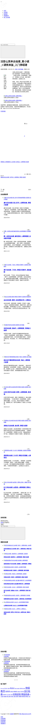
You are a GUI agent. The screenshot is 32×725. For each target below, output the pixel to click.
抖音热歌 (3, 111)
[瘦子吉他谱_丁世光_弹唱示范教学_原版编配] (16, 264)
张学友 (21, 688)
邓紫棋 (20, 696)
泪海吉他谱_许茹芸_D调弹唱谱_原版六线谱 (16, 577)
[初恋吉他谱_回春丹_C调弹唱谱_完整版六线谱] (11, 325)
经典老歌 (17, 694)
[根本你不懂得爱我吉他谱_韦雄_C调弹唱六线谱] (15, 356)
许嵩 (12, 696)
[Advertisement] (16, 632)
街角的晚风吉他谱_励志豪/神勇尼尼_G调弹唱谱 (17, 583)
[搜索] (13, 52)
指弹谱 (5, 14)
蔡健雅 (5, 696)
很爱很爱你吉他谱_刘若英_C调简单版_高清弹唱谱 (17, 599)
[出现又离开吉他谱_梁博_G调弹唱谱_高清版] (16, 387)
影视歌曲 (6, 663)
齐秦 (29, 696)
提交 (2, 524)
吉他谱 (5, 12)
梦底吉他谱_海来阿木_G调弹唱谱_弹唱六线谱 (16, 557)
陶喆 (27, 696)
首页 (5, 10)
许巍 (14, 696)
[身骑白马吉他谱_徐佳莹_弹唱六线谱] (16, 420)
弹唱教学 (6, 15)
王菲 (11, 694)
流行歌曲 (20, 69)
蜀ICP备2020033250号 (25, 714)
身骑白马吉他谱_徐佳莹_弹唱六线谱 (15, 425)
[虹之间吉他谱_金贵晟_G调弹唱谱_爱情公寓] (15, 482)
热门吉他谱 (7, 17)
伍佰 (9, 688)
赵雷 (17, 696)
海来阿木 (5, 694)
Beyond (2, 688)
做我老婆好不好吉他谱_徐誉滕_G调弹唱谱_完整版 (17, 563)
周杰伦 (12, 688)
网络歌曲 (25, 694)
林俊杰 (15, 691)
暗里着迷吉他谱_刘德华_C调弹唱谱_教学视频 (16, 570)
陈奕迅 (24, 696)
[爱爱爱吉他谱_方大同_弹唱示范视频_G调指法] (15, 450)
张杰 (16, 69)
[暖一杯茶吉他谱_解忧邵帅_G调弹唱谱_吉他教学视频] (15, 231)
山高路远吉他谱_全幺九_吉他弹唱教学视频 (15, 605)
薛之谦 (8, 696)
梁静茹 (19, 691)
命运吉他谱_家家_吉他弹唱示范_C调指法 (17, 300)
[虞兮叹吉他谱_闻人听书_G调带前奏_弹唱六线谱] (17, 197)
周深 (16, 688)
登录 (2, 522)
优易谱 (12, 714)
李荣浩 (11, 691)
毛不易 (22, 691)
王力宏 (8, 694)
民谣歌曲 (6, 671)
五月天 (5, 688)
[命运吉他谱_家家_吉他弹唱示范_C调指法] (15, 296)
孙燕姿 (18, 688)
